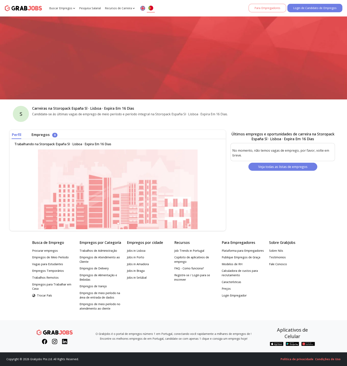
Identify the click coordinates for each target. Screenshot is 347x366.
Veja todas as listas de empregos (282, 167)
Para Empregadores (267, 8)
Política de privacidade (297, 359)
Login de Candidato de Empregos (315, 8)
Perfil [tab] (16, 134)
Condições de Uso (328, 359)
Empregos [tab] (43, 134)
